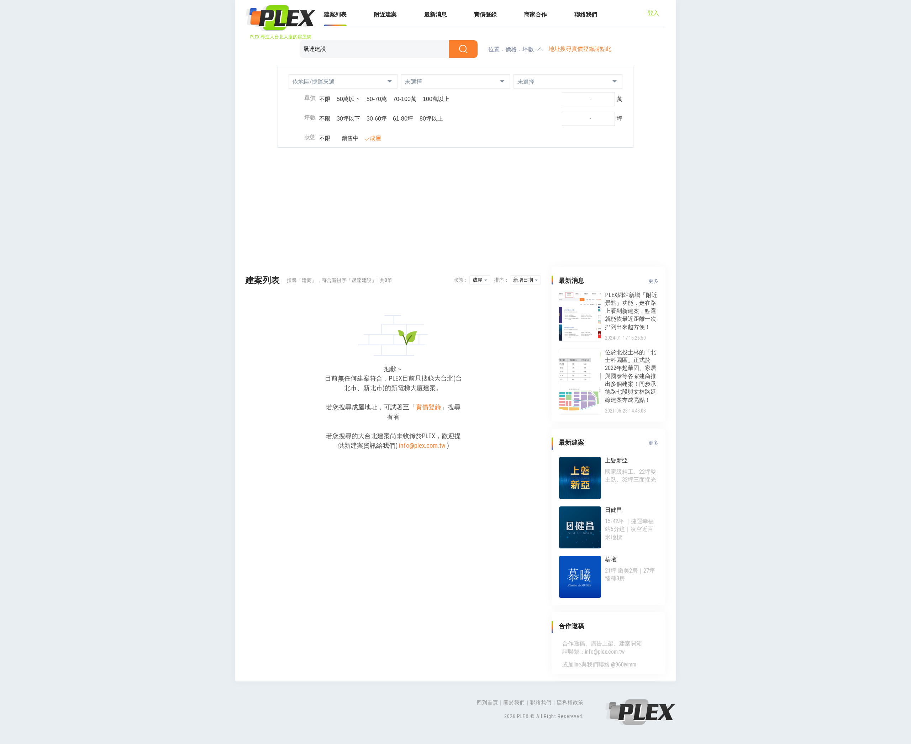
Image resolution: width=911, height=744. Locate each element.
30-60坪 (377, 119)
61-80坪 (403, 119)
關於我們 (514, 702)
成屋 (375, 138)
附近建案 (385, 14)
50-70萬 (377, 99)
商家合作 (535, 14)
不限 (325, 99)
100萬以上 (436, 99)
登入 (653, 13)
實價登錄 (485, 14)
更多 (653, 281)
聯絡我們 (585, 14)
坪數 (310, 117)
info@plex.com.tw (422, 445)
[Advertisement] (455, 208)
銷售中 (350, 138)
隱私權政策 (570, 702)
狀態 (310, 137)
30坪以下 (348, 119)
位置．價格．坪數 (511, 49)
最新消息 (435, 14)
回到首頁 (487, 702)
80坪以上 (431, 119)
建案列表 (335, 14)
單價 (310, 98)
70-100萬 (404, 99)
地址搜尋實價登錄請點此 (580, 49)
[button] (343, 81)
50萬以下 (348, 99)
